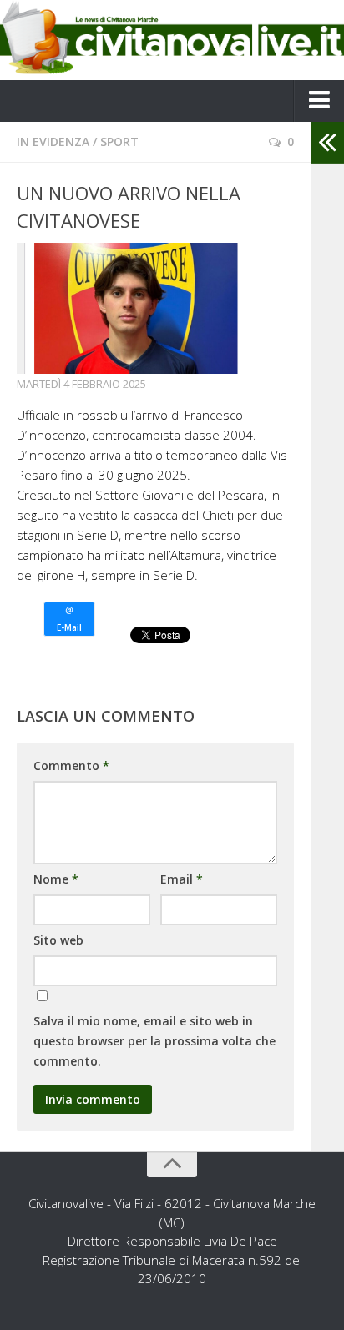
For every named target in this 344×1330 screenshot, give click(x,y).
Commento (71, 765)
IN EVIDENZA (53, 141)
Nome (55, 879)
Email (181, 879)
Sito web (58, 940)
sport (119, 141)
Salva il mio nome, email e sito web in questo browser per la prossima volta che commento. (154, 1041)
